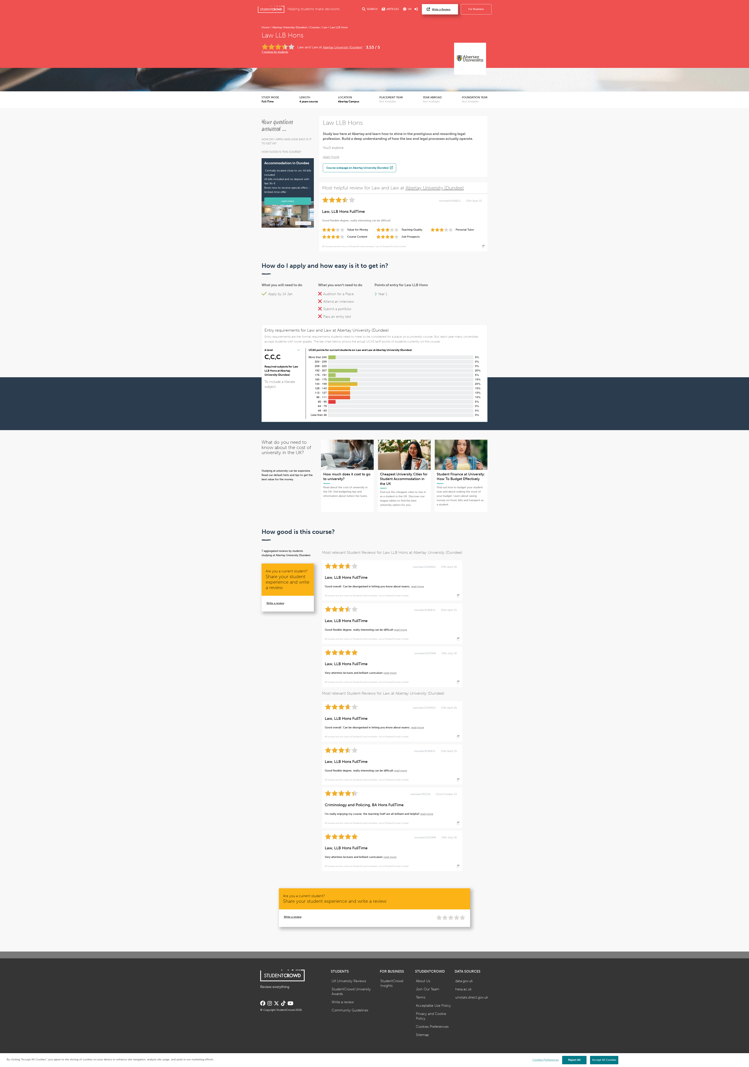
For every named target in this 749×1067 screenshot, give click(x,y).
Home (266, 27)
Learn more (287, 201)
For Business (476, 9)
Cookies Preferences (432, 1027)
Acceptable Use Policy (433, 1006)
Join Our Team (427, 989)
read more (331, 157)
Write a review (275, 603)
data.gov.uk (464, 981)
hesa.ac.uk (463, 989)
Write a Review (441, 9)
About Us (423, 981)
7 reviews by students (275, 52)
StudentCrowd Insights (391, 983)
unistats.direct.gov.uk (471, 997)
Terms (420, 997)
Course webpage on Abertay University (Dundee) (357, 168)
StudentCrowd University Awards (351, 991)
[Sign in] (416, 9)
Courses (314, 27)
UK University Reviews (349, 981)
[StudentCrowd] (271, 9)
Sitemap (422, 1035)
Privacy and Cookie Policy (431, 1016)
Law (325, 27)
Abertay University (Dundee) (290, 27)
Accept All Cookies (604, 1060)
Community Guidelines (350, 1010)
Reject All (574, 1060)
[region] (374, 1060)
